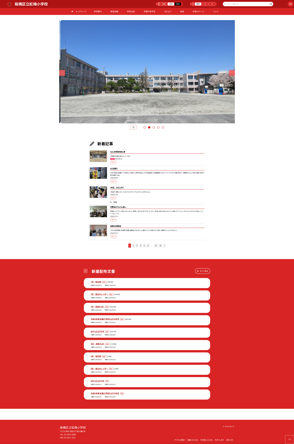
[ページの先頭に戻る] (289, 439)
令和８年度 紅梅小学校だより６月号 (105, 319)
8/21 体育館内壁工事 (117, 151)
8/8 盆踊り (113, 168)
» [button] (164, 245)
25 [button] (156, 245)
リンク (215, 11)
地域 (182, 11)
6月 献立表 (96, 356)
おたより (167, 11)
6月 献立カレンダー (99, 368)
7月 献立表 (96, 281)
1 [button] (144, 127)
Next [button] (232, 73)
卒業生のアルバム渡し (118, 207)
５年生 (115, 202)
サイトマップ (229, 426)
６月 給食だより (98, 343)
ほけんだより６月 (98, 331)
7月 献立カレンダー (99, 294)
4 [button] (158, 127)
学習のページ (198, 11)
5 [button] (163, 127)
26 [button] (160, 245)
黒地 (178, 4)
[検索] (271, 4)
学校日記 (131, 11)
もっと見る (204, 271)
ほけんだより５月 (98, 380)
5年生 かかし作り (116, 187)
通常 (163, 4)
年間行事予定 (149, 11)
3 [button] (154, 127)
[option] (147, 71)
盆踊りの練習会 (115, 226)
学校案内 (98, 11)
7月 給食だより (97, 306)
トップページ (81, 11)
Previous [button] (62, 73)
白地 (170, 4)
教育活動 (114, 11)
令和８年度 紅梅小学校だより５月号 (105, 393)
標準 (198, 4)
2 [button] (149, 127)
